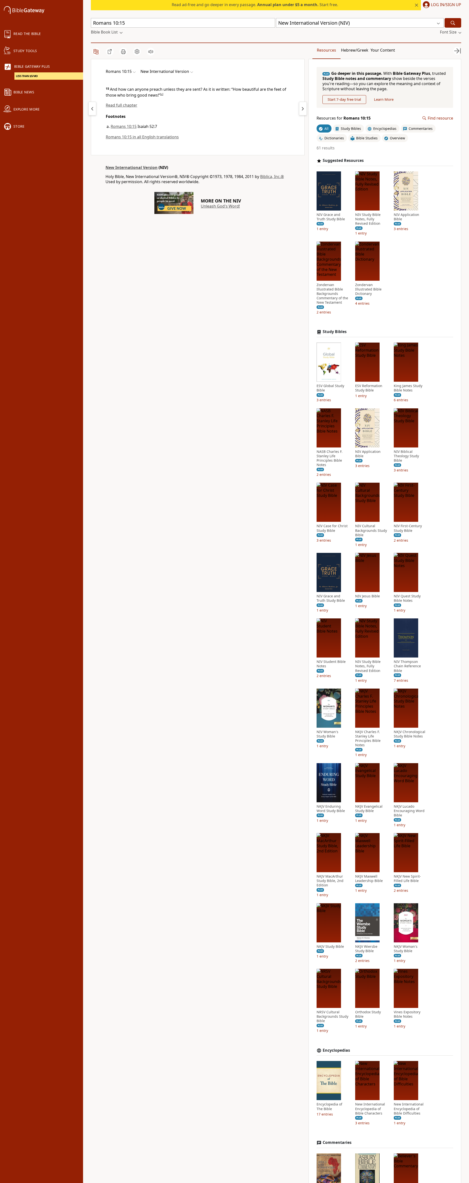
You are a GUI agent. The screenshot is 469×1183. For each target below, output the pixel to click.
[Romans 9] (92, 108)
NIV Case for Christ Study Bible (332, 528)
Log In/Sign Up (446, 4)
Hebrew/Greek (354, 50)
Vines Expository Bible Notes (407, 1014)
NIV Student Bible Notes (331, 663)
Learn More (384, 99)
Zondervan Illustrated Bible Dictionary (368, 289)
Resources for (344, 118)
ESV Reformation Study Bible (368, 388)
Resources (326, 50)
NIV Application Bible (406, 216)
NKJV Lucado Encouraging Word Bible (409, 810)
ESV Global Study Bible (330, 388)
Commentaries (337, 1142)
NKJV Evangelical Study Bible (369, 808)
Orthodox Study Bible (368, 1014)
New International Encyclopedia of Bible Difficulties (409, 1108)
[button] (441, 5)
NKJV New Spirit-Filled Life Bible (407, 878)
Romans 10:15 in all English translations (142, 137)
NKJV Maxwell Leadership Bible (369, 878)
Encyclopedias (336, 1050)
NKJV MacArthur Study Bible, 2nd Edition (330, 880)
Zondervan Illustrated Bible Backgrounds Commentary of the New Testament (332, 294)
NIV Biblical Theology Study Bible (406, 456)
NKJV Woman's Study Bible (405, 948)
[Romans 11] (303, 108)
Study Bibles (335, 331)
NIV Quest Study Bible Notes (407, 598)
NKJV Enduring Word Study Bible (331, 808)
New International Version (132, 167)
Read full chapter (121, 105)
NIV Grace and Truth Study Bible (331, 216)
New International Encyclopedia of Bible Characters (370, 1108)
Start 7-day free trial (344, 99)
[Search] (453, 23)
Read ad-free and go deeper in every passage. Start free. (255, 4)
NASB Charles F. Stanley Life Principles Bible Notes (329, 458)
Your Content (383, 50)
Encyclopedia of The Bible (329, 1106)
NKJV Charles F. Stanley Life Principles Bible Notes (368, 739)
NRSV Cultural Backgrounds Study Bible (332, 1016)
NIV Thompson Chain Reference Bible (407, 666)
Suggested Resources (343, 160)
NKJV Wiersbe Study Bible (366, 948)
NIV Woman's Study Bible (327, 734)
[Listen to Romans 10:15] (151, 52)
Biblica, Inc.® (272, 176)
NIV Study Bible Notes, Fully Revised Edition (368, 219)
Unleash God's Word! (220, 206)
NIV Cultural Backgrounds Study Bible (371, 530)
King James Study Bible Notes (408, 388)
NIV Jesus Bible (367, 596)
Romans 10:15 (124, 126)
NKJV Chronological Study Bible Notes (409, 734)
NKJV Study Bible (330, 946)
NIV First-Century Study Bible (408, 528)
